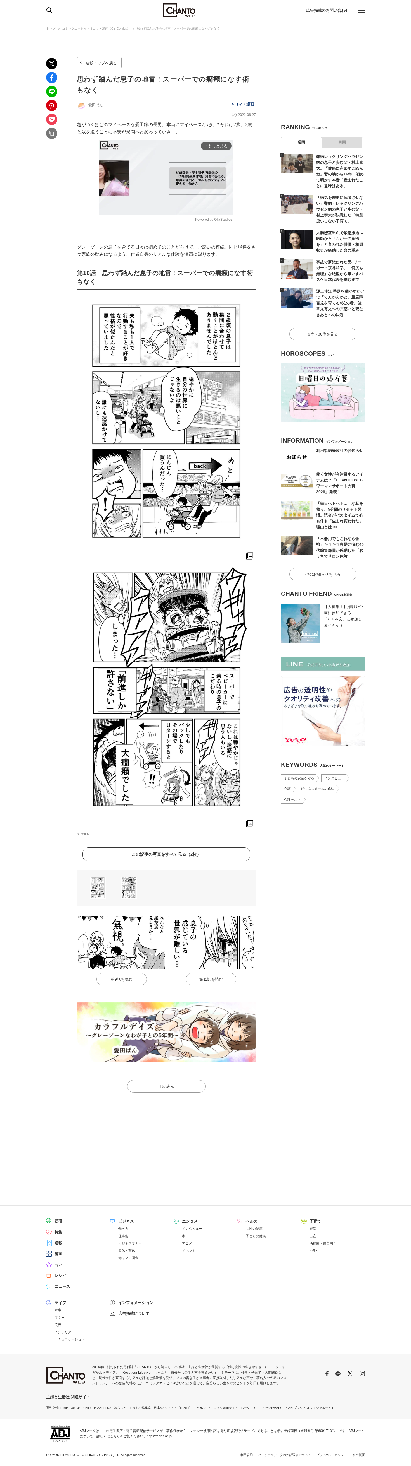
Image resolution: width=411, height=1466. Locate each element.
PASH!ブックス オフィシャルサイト (309, 1407)
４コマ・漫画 (242, 104)
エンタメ (190, 1221)
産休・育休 (126, 1251)
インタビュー (334, 778)
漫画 (58, 1254)
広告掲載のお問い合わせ (327, 10)
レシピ (60, 1275)
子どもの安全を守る (299, 778)
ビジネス (126, 1221)
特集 (58, 1232)
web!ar (75, 1407)
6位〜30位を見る (323, 334)
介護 (287, 789)
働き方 (123, 1229)
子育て (315, 1221)
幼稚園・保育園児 (323, 1243)
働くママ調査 (128, 1258)
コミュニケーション (70, 1339)
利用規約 (246, 1455)
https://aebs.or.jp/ (159, 1436)
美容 (58, 1325)
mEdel (87, 1407)
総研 (58, 1221)
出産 (313, 1236)
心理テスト (292, 800)
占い (58, 1264)
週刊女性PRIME (57, 1407)
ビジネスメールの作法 (317, 789)
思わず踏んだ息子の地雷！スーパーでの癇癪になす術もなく (178, 28)
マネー (60, 1318)
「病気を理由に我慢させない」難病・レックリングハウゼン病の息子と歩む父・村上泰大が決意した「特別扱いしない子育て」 (339, 209)
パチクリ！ (248, 1407)
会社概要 (359, 1455)
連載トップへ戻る (101, 63)
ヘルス (252, 1221)
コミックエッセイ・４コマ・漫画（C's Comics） (96, 28)
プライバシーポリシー (331, 1455)
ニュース (62, 1286)
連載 (58, 1243)
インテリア (63, 1332)
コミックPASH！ (270, 1407)
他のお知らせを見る (323, 574)
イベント (188, 1251)
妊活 (313, 1229)
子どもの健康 (256, 1236)
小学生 (315, 1251)
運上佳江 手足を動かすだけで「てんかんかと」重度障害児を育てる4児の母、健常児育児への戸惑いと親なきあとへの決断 (340, 303)
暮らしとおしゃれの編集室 (132, 1407)
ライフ (60, 1302)
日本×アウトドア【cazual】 (173, 1407)
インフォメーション (135, 1302)
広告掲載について (134, 1313)
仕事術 (123, 1236)
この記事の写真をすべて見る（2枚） (166, 854)
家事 (58, 1310)
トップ (50, 28)
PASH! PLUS (102, 1407)
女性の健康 (254, 1229)
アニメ (187, 1243)
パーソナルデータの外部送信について (284, 1455)
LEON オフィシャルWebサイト (216, 1407)
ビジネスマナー (130, 1243)
